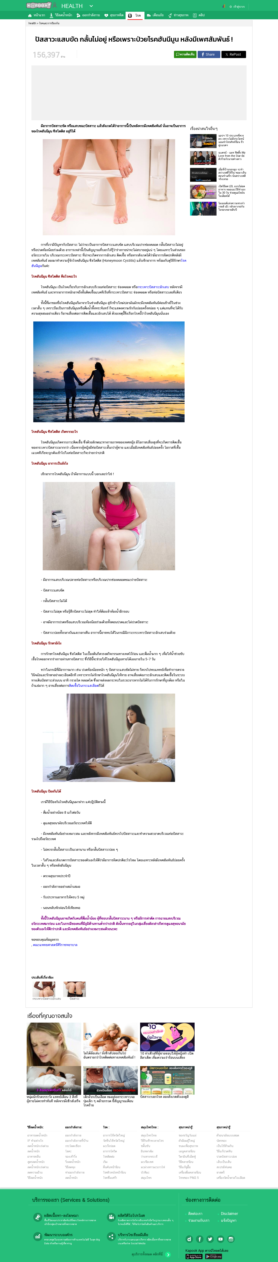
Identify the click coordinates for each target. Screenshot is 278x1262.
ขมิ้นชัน (145, 1146)
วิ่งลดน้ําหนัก (72, 1162)
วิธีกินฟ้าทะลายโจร (152, 1140)
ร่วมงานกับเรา (198, 1220)
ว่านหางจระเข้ (149, 1156)
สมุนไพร (146, 1178)
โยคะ (68, 1151)
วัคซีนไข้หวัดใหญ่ (113, 1140)
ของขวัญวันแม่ (187, 1135)
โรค (138, 15)
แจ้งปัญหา (228, 1220)
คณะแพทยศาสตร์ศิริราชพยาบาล (55, 945)
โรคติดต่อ (108, 1156)
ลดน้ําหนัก (71, 1178)
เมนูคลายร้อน (187, 1151)
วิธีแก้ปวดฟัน (224, 1151)
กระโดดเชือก (73, 1146)
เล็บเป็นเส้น (224, 1162)
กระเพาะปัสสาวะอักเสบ (153, 287)
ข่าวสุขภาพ (181, 15)
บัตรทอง (221, 1140)
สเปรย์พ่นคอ (224, 1167)
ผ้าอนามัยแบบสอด (228, 1135)
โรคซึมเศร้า (110, 1178)
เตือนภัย (158, 15)
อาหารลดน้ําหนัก (37, 1135)
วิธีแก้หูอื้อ (185, 1167)
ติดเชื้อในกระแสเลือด (84, 686)
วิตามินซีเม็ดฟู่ (187, 1156)
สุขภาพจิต (116, 15)
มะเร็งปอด (109, 1146)
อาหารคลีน (33, 1156)
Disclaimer (229, 1213)
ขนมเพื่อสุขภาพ (188, 1146)
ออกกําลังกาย (73, 1135)
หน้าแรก (39, 15)
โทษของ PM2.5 (189, 1178)
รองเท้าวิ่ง (71, 1156)
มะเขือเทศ (147, 1162)
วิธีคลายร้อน (186, 1162)
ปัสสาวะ (74, 998)
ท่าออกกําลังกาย (75, 1172)
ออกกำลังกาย (91, 15)
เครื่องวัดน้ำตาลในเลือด (231, 1178)
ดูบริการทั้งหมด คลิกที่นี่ (147, 1254)
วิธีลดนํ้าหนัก (35, 1178)
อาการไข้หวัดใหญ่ (114, 1135)
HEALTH (72, 6)
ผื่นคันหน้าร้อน (111, 1167)
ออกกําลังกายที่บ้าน (76, 1140)
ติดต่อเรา (195, 1213)
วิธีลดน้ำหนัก (63, 15)
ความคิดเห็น (187, 54)
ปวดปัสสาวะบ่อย (227, 1156)
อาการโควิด (110, 1151)
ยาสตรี (220, 1172)
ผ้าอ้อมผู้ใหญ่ (187, 1140)
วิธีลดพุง (70, 1167)
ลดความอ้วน (35, 1172)
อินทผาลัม (147, 1151)
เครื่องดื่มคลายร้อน (190, 1172)
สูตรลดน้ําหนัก (36, 1162)
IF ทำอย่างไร (35, 1140)
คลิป (202, 15)
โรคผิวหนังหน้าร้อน (114, 1172)
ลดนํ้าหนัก (33, 1151)
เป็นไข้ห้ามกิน (225, 1146)
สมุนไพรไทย (149, 1135)
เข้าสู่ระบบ (239, 6)
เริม (105, 1162)
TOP (269, 1255)
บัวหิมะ (145, 1172)
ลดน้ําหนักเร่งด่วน (38, 1146)
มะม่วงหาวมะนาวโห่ (153, 1167)
